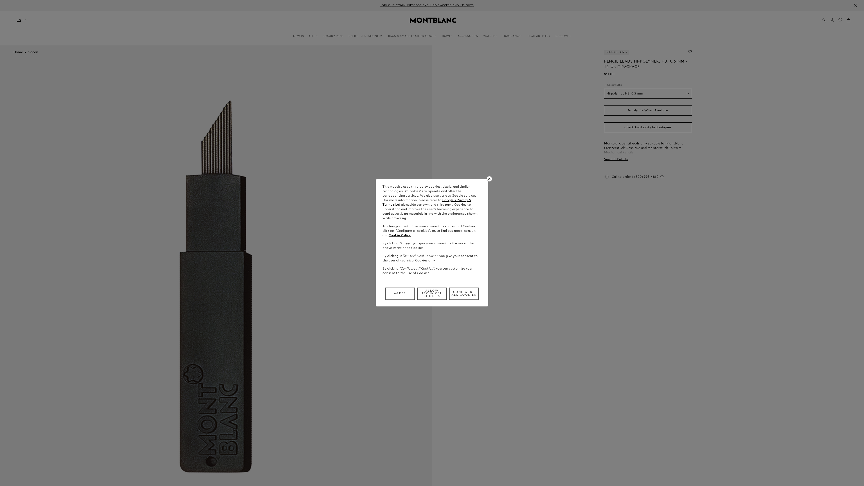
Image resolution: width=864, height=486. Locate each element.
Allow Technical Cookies (432, 294)
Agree (400, 293)
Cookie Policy (400, 235)
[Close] (489, 179)
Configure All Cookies (464, 293)
